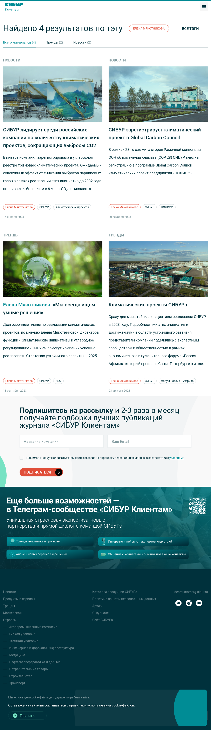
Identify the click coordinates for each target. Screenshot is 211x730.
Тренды (54, 42)
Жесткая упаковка (23, 641)
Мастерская (12, 613)
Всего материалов (19, 42)
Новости (82, 42)
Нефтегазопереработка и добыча (35, 662)
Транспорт (17, 683)
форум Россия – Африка (177, 381)
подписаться (37, 472)
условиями (176, 457)
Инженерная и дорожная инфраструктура (41, 648)
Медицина (17, 655)
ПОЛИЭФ (167, 207)
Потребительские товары (28, 669)
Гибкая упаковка (22, 634)
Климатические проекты (72, 207)
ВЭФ (58, 381)
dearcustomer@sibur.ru (191, 592)
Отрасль (9, 620)
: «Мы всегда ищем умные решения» (49, 308)
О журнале (100, 613)
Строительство (20, 676)
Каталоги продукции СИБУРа (114, 592)
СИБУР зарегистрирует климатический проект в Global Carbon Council (155, 134)
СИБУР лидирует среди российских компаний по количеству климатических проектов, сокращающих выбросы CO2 (51, 137)
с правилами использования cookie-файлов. (101, 705)
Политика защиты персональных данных (124, 599)
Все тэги (190, 28)
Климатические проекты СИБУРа (148, 305)
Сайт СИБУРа (102, 620)
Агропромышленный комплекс (33, 627)
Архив (97, 606)
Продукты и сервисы (19, 599)
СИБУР (44, 207)
